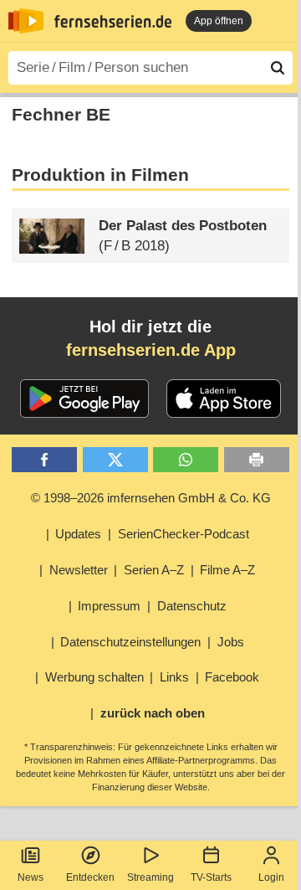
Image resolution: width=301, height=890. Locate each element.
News (30, 877)
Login (271, 877)
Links (174, 677)
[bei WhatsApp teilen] (185, 460)
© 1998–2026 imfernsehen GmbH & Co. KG (151, 498)
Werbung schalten (94, 677)
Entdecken (90, 877)
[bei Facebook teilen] (44, 460)
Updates (78, 534)
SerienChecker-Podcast (183, 534)
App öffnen (218, 21)
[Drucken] (256, 460)
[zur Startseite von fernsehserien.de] (25, 20)
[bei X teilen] (115, 460)
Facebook (232, 677)
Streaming (150, 877)
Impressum (109, 606)
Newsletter (78, 570)
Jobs (230, 642)
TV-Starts (211, 877)
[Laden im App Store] (224, 398)
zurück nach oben (152, 713)
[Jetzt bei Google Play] (85, 398)
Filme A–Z (227, 570)
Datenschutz (192, 606)
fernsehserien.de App (151, 350)
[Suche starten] (278, 68)
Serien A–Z (154, 570)
